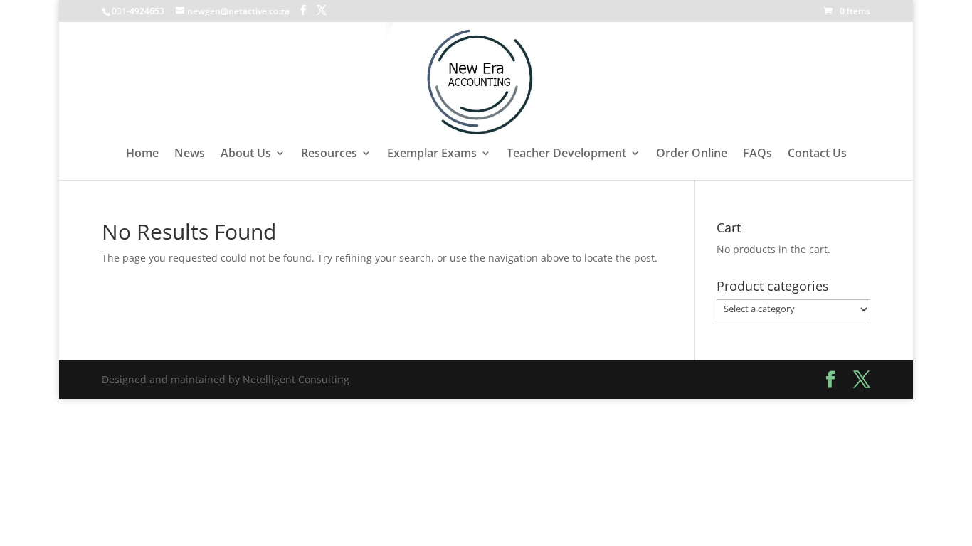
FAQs (757, 154)
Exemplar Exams (432, 154)
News (189, 154)
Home (142, 154)
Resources (329, 154)
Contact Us (817, 154)
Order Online (691, 154)
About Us (246, 154)
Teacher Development (566, 154)
